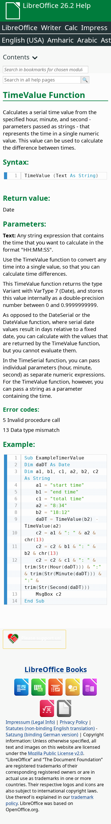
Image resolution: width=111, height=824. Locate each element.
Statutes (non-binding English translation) (50, 728)
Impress (94, 27)
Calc (71, 27)
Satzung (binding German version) (42, 734)
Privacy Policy (74, 722)
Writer (51, 27)
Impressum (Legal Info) (30, 722)
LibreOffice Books (55, 669)
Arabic (87, 40)
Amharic (60, 40)
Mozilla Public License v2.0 (55, 753)
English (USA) (23, 40)
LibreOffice (20, 27)
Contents (16, 57)
